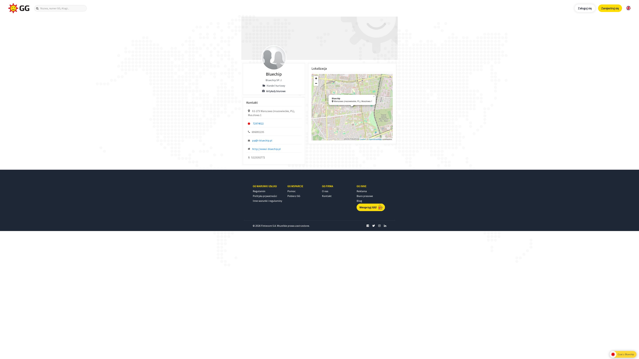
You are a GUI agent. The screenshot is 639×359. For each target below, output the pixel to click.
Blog (359, 200)
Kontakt (327, 196)
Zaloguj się (585, 8)
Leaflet (363, 139)
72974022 (258, 123)
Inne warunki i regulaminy (267, 200)
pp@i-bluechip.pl (262, 140)
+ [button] (316, 78)
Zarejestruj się (610, 8)
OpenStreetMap (375, 139)
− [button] (316, 83)
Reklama (362, 191)
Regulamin (259, 191)
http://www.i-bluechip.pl (266, 149)
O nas (325, 191)
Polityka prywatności (265, 196)
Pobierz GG (293, 196)
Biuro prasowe (365, 196)
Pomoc (291, 191)
